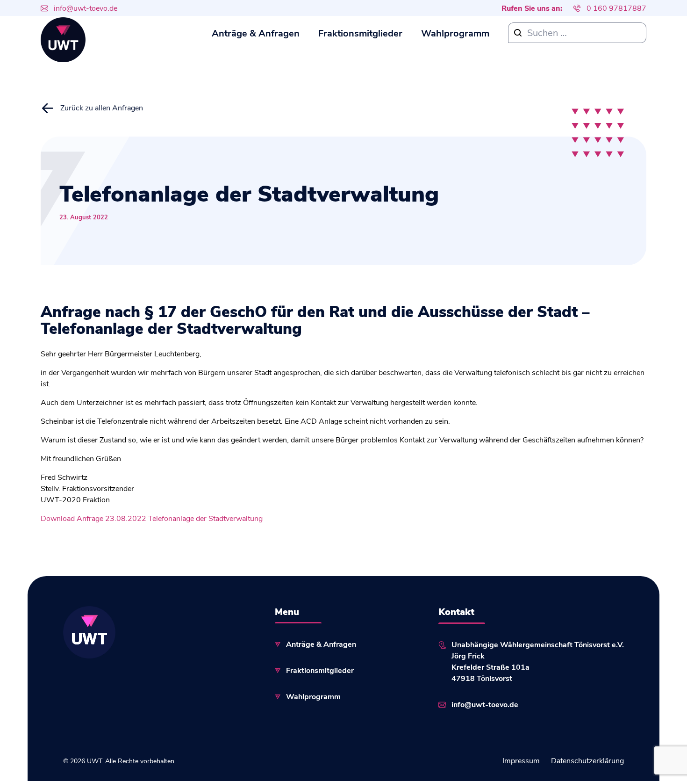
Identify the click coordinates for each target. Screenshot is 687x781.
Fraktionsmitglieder (360, 32)
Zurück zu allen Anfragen (101, 107)
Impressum (521, 760)
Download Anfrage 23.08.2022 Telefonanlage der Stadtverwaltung (152, 518)
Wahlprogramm (455, 32)
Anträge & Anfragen (256, 32)
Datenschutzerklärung (587, 760)
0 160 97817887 (616, 8)
